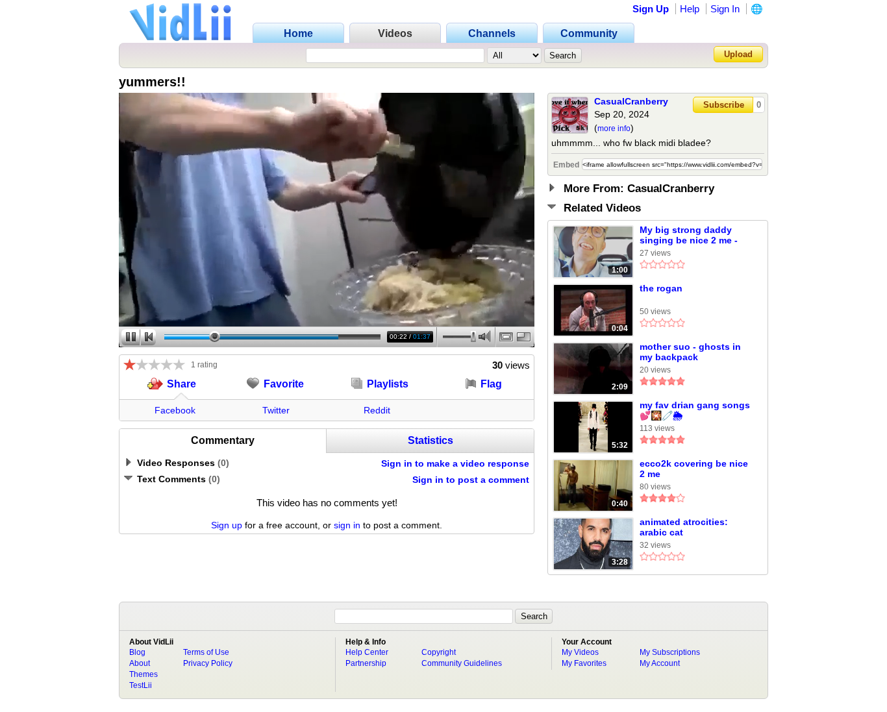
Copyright (438, 652)
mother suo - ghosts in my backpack (690, 351)
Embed (566, 164)
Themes (143, 674)
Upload (738, 54)
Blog (137, 652)
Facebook (175, 410)
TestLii (140, 685)
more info (614, 128)
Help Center (366, 652)
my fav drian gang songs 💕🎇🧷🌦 (695, 410)
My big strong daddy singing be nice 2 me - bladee (689, 236)
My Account (660, 663)
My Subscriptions (670, 652)
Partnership (365, 663)
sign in (347, 525)
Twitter (276, 410)
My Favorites (584, 663)
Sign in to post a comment (470, 479)
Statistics (430, 440)
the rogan (661, 288)
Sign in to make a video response (455, 463)
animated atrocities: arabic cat (684, 527)
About (139, 663)
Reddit (377, 410)
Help (689, 8)
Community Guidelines (461, 663)
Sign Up (650, 8)
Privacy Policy (207, 663)
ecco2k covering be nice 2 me (694, 468)
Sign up (226, 525)
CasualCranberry (631, 101)
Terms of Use (206, 652)
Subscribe (723, 105)
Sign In (725, 8)
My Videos (580, 652)
